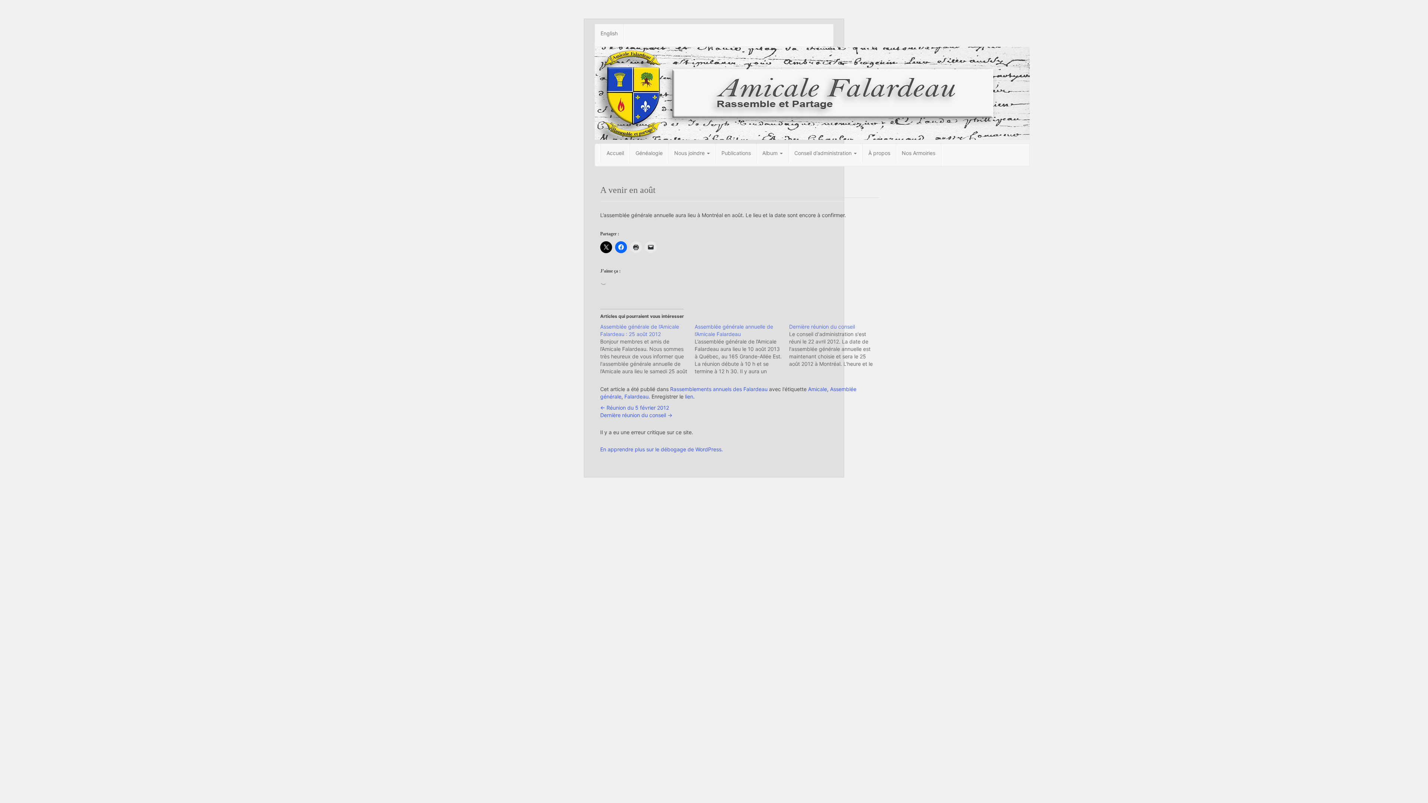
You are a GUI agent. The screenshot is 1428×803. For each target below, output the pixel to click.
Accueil (615, 153)
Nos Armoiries (918, 153)
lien (689, 396)
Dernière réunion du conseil (636, 415)
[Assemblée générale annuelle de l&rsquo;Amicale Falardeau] (742, 349)
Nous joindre (690, 153)
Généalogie (649, 153)
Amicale (817, 389)
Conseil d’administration (823, 153)
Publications (736, 153)
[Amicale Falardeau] (812, 93)
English (609, 33)
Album (770, 153)
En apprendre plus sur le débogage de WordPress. (661, 449)
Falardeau (636, 396)
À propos (879, 153)
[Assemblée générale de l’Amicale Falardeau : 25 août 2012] (647, 349)
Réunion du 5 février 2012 (634, 407)
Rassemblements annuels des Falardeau (719, 389)
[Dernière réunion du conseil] (836, 345)
